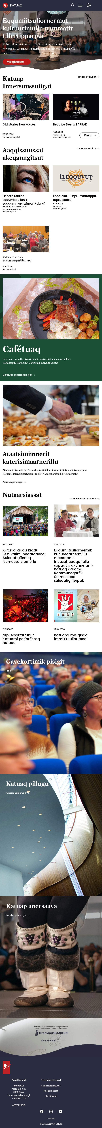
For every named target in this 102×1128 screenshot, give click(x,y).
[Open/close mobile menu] (80, 5)
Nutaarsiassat (51, 1090)
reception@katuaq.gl (19, 1095)
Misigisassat (15, 62)
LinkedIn (60, 1111)
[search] (72, 5)
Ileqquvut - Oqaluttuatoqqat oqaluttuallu (74, 198)
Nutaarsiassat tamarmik (83, 498)
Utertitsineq (51, 1096)
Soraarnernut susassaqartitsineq (17, 259)
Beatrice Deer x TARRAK (70, 124)
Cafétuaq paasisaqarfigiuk (17, 374)
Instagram (51, 1111)
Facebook (42, 1111)
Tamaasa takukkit (86, 76)
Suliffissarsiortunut (50, 1085)
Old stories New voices (19, 124)
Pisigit (88, 135)
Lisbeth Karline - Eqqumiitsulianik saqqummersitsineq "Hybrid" (24, 200)
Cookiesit (51, 1118)
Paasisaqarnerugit (13, 482)
